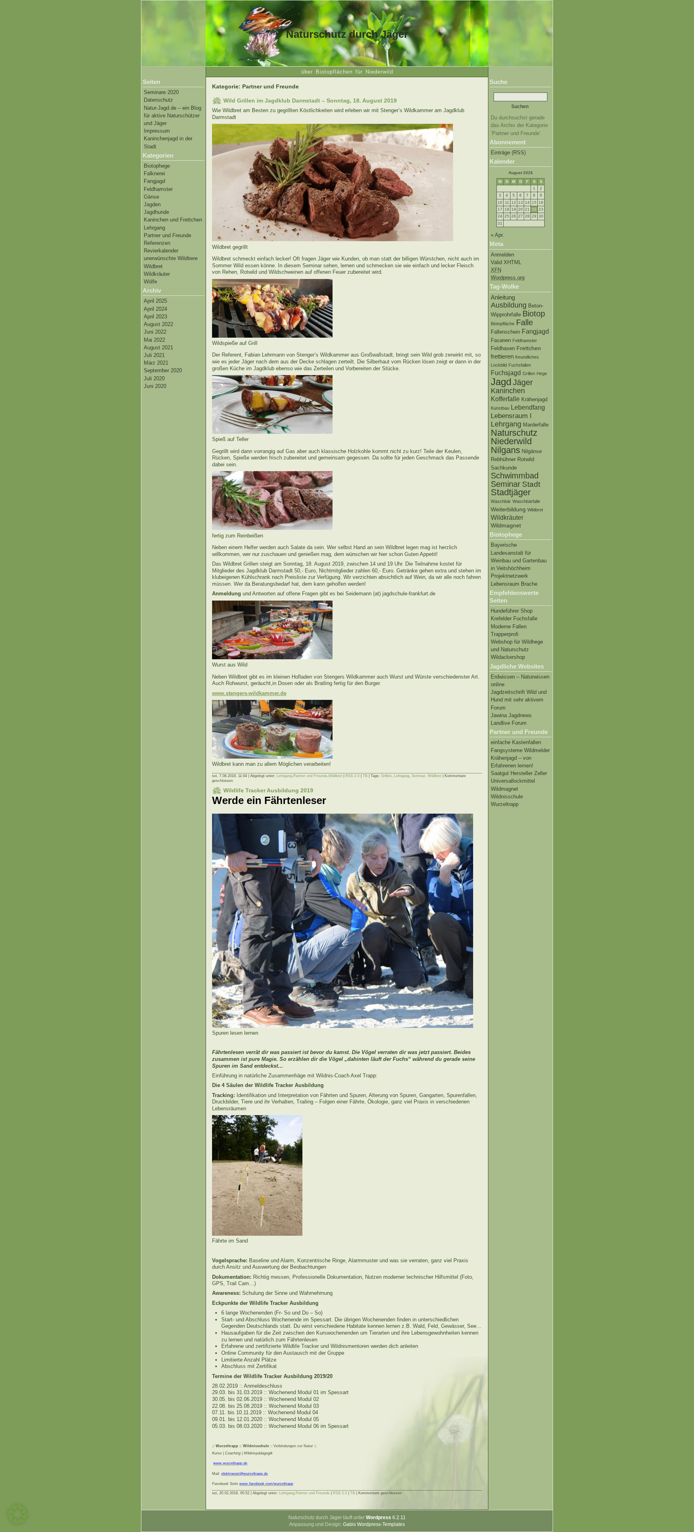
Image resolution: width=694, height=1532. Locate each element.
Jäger (523, 382)
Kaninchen (508, 391)
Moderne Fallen (509, 626)
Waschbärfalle (526, 501)
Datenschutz (158, 100)
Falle (524, 322)
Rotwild (525, 459)
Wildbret (153, 266)
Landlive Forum (509, 723)
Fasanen (501, 340)
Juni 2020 (155, 386)
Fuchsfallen (519, 365)
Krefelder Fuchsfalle (514, 618)
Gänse (151, 197)
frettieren (502, 356)
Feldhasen (503, 348)
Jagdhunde (156, 212)
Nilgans (505, 450)
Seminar (505, 484)
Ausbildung (509, 305)
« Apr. (497, 235)
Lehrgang (154, 228)
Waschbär (501, 501)
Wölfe (150, 282)
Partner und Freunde (167, 235)
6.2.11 (386, 1517)
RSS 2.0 (352, 776)
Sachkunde (504, 468)
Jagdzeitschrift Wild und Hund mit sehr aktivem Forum (519, 699)
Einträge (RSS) (508, 153)
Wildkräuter (157, 274)
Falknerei (154, 173)
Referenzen (157, 243)
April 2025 (155, 301)
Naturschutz (514, 433)
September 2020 (163, 370)
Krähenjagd (534, 399)
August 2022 (158, 324)
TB (365, 776)
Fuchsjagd (506, 372)
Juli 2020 (154, 378)
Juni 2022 (155, 332)
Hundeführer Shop (512, 611)
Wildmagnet (506, 525)
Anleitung (503, 297)
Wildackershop (508, 657)
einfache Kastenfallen (516, 742)
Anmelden (502, 255)
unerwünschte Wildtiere (171, 258)
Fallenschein (505, 332)
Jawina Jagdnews (511, 715)
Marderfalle (536, 425)
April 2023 (155, 317)
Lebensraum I (511, 416)
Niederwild (511, 441)
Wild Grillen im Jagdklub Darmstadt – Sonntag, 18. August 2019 (310, 100)
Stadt (531, 484)
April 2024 (155, 309)
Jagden (152, 204)
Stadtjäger (511, 492)
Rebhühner (503, 459)
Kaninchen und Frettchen (173, 220)
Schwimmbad (515, 475)
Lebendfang (528, 407)
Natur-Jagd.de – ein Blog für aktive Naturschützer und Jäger (172, 115)
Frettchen (528, 348)
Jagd (501, 381)
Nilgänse (532, 451)
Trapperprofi (504, 634)
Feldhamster (158, 189)
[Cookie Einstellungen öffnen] (17, 1522)
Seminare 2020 (161, 92)
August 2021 (158, 348)
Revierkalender (161, 251)
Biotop (534, 313)
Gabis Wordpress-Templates (374, 1524)
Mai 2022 (154, 340)
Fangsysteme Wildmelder (520, 750)
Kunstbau (500, 408)
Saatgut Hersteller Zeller (519, 773)
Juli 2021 (154, 355)
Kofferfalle (505, 398)
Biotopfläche (502, 323)
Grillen (529, 373)
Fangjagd (154, 181)
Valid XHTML (506, 262)
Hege (542, 373)
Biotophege (157, 166)
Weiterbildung (508, 509)
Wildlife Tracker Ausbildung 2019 (268, 790)
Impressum (157, 131)
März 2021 (156, 363)
